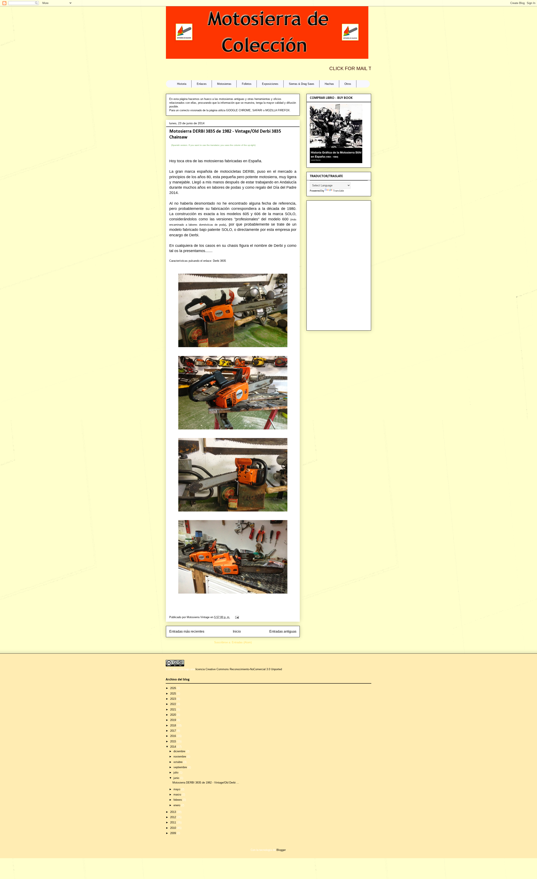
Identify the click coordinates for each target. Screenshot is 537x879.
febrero (178, 799)
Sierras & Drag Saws (301, 83)
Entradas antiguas (282, 631)
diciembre (179, 751)
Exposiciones (270, 83)
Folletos (247, 83)
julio (176, 772)
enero (177, 805)
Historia (181, 83)
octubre (178, 762)
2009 (173, 833)
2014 (173, 746)
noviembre (180, 756)
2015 (173, 741)
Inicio (237, 631)
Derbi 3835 (219, 260)
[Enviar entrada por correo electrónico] (236, 617)
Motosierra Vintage (198, 617)
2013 (173, 812)
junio (176, 778)
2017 (173, 730)
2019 (173, 720)
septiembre (180, 767)
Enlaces (202, 83)
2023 (173, 698)
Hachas (329, 83)
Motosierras (224, 83)
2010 (173, 827)
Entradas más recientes (186, 631)
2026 (173, 688)
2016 (173, 736)
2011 (173, 822)
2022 (173, 704)
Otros (347, 83)
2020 (173, 714)
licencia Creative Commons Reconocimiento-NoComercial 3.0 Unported (239, 669)
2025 (173, 693)
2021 (173, 709)
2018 (173, 725)
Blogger (280, 850)
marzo (177, 794)
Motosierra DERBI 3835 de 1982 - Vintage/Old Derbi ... (205, 782)
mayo (177, 789)
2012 (173, 817)
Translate (338, 190)
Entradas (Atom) (242, 642)
